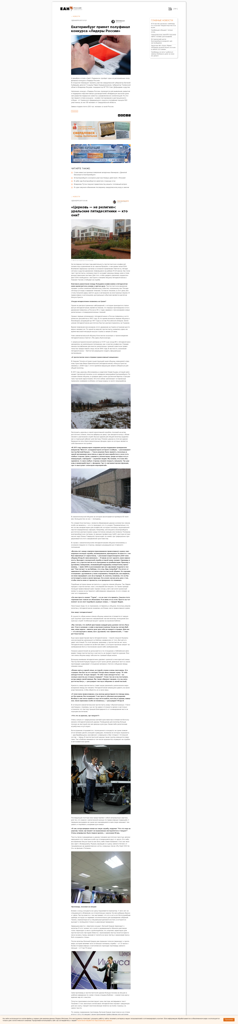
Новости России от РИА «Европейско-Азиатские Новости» (66, 9)
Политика (74, 111)
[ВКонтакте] (119, 115)
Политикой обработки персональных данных (94, 1020)
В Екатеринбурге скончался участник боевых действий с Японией (99, 178)
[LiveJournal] (129, 115)
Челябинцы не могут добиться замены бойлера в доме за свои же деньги (162, 53)
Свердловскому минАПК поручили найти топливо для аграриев (163, 35)
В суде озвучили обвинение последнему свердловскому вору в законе (101, 187)
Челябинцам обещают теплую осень (162, 31)
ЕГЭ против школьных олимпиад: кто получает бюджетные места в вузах (163, 25)
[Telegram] (124, 115)
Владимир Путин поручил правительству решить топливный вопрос (100, 184)
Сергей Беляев (123, 201)
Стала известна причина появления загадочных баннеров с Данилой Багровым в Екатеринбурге (100, 174)
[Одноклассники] (122, 115)
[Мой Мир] (127, 115)
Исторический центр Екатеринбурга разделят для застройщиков (161, 41)
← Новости (75, 16)
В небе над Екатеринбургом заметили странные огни (94, 181)
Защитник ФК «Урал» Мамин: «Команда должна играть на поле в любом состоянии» (163, 47)
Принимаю (229, 1019)
